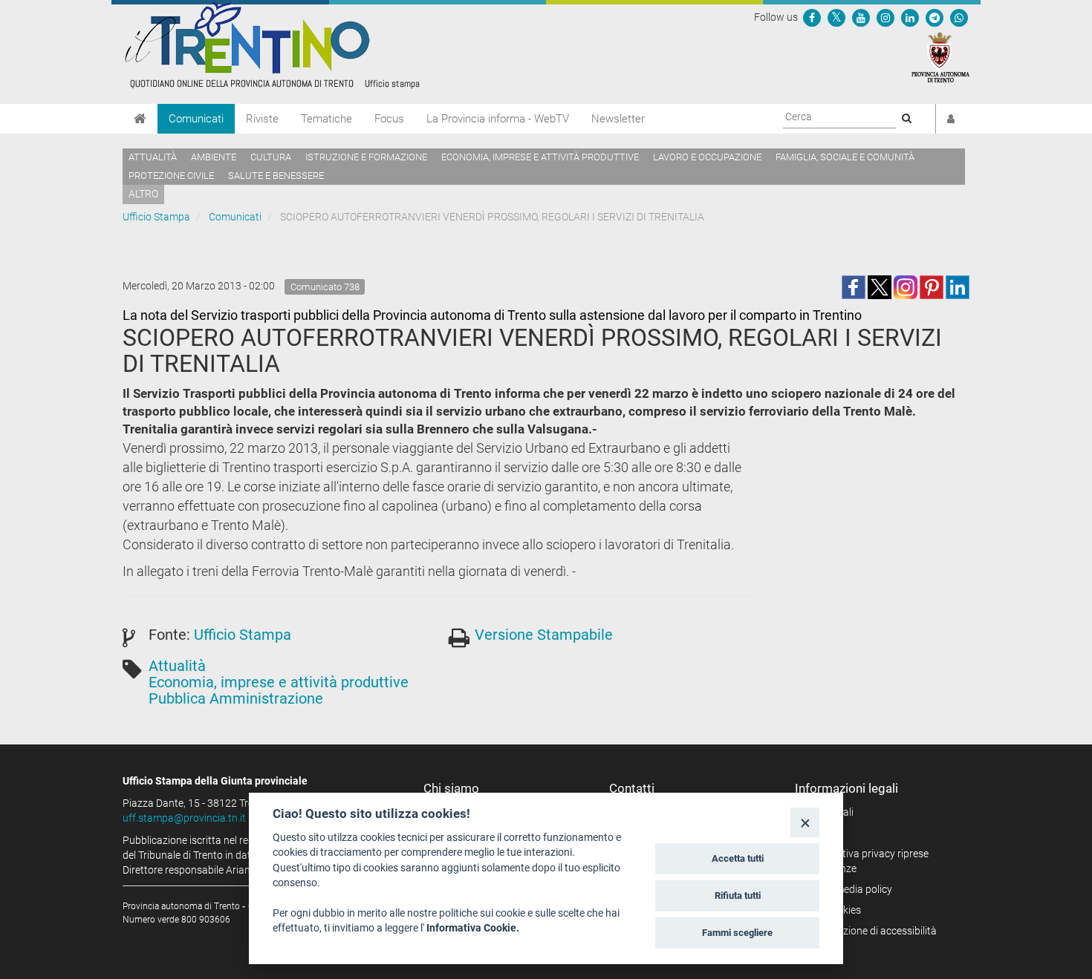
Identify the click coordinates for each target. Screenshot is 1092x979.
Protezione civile (171, 175)
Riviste (262, 118)
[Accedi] (951, 119)
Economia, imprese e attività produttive (540, 157)
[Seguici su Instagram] (885, 17)
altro (143, 194)
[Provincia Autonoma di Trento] (940, 56)
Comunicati (196, 118)
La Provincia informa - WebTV (497, 118)
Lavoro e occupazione (707, 157)
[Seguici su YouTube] (861, 17)
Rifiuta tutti (738, 895)
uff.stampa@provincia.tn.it (184, 818)
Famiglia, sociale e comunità (845, 157)
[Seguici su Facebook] (812, 17)
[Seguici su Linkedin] (910, 17)
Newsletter (618, 118)
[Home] (140, 119)
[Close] (804, 822)
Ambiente (213, 157)
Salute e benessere (276, 175)
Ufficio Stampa (156, 217)
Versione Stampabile (544, 635)
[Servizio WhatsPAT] (959, 17)
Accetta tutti (738, 858)
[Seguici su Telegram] (934, 17)
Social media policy (848, 889)
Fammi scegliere (737, 932)
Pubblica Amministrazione (236, 698)
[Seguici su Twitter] (836, 17)
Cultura (270, 157)
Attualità (153, 157)
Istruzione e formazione (366, 157)
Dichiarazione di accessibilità (871, 931)
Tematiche (326, 118)
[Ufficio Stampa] (271, 44)
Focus (389, 118)
